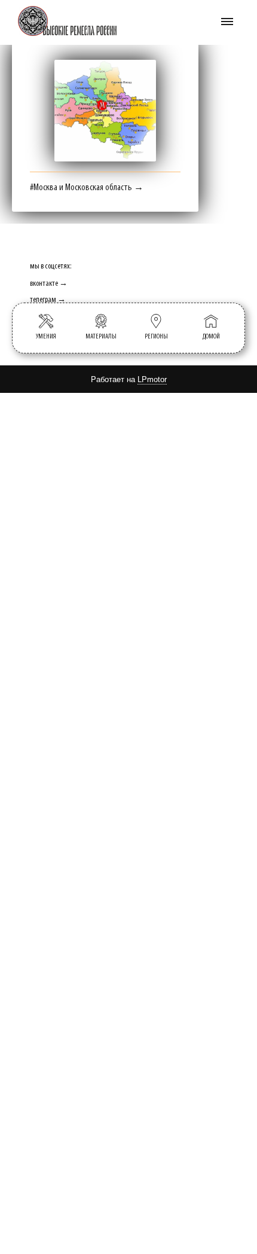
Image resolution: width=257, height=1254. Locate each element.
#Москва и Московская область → (86, 188)
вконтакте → (49, 283)
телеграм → (48, 299)
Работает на (129, 379)
